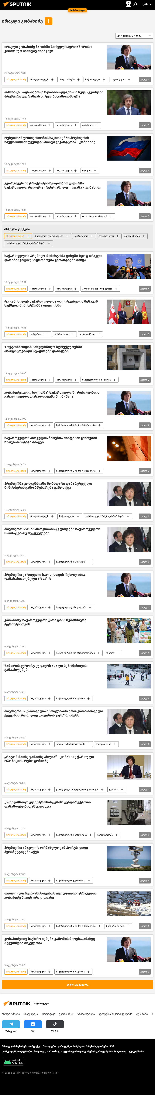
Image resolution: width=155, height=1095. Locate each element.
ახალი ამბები (67, 79)
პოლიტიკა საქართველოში (97, 288)
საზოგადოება (103, 744)
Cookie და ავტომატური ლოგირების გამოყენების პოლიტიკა (88, 1051)
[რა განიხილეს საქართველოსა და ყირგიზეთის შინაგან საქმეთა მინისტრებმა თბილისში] (129, 312)
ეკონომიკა (66, 1014)
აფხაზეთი (87, 125)
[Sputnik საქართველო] (18, 7)
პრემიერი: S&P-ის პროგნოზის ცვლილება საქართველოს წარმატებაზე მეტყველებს (52, 531)
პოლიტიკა (48, 1014)
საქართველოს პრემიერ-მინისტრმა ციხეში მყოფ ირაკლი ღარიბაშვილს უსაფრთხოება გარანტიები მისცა (53, 258)
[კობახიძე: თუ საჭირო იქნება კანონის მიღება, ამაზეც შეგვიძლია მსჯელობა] (129, 949)
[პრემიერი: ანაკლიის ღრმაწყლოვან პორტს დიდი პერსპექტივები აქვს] (129, 858)
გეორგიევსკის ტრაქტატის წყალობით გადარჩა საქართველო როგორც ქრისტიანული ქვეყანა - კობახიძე (52, 185)
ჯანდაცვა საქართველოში (70, 744)
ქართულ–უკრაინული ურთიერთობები (77, 789)
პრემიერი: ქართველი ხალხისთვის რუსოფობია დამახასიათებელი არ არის (44, 577)
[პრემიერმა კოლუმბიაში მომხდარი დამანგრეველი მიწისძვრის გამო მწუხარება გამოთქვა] (129, 494)
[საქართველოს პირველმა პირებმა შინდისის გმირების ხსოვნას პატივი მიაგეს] (129, 448)
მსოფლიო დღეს (39, 79)
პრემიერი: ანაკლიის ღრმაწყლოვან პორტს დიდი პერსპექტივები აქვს (46, 850)
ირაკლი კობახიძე (22, 21)
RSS (111, 1046)
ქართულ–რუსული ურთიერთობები (75, 653)
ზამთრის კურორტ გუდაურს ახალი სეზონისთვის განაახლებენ (45, 668)
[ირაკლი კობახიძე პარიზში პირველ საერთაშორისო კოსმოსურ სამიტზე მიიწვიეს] (129, 57)
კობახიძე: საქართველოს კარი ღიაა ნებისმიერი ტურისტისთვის (45, 622)
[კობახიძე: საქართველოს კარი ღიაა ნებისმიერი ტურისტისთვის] (129, 630)
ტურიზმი (142, 1014)
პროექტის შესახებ (14, 1046)
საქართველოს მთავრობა (96, 380)
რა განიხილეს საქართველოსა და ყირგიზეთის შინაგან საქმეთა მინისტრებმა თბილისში (51, 304)
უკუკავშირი (136, 1051)
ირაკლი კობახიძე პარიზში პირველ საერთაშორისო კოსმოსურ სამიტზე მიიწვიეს (48, 49)
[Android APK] (13, 1062)
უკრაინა (113, 789)
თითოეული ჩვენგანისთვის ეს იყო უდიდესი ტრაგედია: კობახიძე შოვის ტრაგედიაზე (50, 895)
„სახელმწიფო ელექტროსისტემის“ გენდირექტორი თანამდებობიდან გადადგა (47, 804)
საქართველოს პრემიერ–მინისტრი (25, 243)
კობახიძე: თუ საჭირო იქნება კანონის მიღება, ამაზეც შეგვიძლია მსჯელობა (49, 941)
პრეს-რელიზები (97, 1046)
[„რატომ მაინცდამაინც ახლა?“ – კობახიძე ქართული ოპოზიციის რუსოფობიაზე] (129, 767)
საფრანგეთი (118, 79)
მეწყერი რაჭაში (115, 926)
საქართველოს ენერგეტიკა (71, 835)
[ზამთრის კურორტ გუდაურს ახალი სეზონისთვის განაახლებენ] (129, 676)
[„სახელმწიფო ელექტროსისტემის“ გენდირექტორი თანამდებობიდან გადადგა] (129, 812)
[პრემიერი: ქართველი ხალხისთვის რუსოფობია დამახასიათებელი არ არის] (129, 585)
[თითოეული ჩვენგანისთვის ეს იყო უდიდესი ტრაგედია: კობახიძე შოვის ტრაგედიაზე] (129, 903)
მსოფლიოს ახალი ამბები (49, 236)
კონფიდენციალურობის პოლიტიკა (25, 1051)
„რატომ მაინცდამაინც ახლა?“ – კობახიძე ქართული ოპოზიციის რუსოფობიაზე (49, 759)
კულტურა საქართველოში (115, 1014)
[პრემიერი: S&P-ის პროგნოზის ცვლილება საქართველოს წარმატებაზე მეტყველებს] (129, 539)
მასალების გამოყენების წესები (63, 1046)
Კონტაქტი (34, 1046)
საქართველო (92, 79)
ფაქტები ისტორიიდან (94, 216)
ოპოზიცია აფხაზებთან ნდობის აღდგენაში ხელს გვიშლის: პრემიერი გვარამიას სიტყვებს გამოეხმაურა (54, 94)
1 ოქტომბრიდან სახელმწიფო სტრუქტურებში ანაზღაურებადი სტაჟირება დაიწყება (43, 349)
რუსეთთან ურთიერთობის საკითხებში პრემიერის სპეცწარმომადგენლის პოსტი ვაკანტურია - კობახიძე (49, 140)
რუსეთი (86, 170)
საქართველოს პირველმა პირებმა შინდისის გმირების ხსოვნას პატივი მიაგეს (50, 440)
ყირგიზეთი (36, 334)
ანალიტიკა (31, 1014)
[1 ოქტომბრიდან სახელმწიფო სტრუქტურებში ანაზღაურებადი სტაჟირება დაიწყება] (129, 357)
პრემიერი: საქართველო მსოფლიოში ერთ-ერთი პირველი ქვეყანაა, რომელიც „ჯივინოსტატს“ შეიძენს (53, 713)
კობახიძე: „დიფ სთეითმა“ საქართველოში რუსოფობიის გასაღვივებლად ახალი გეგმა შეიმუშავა (51, 395)
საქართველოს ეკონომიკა (70, 562)
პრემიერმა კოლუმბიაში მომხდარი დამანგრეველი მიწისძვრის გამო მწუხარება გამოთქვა (48, 486)
